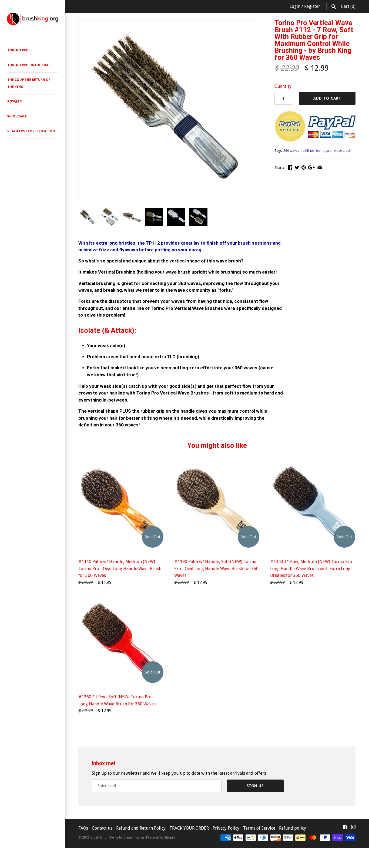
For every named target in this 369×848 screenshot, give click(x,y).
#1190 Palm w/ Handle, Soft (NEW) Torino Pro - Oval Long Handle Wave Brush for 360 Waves (216, 568)
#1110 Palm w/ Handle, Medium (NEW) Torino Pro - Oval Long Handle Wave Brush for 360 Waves (119, 568)
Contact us (102, 828)
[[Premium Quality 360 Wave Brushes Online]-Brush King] (170, 23)
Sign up (255, 786)
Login (295, 6)
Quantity (282, 86)
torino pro (324, 151)
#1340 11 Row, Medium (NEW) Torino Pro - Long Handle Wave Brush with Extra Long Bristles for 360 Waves (312, 568)
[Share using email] (320, 167)
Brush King (98, 837)
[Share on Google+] (311, 167)
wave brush (342, 151)
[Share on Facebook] (290, 167)
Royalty (14, 101)
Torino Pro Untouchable (30, 65)
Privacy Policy (226, 828)
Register (312, 6)
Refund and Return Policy (141, 828)
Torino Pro (18, 50)
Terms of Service (259, 828)
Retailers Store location (31, 131)
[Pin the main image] (303, 167)
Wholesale (17, 116)
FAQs (83, 828)
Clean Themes (134, 837)
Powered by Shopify (161, 837)
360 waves (291, 151)
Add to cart (327, 98)
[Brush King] (32, 19)
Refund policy (292, 828)
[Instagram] (353, 828)
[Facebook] (345, 828)
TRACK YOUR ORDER (189, 828)
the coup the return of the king (29, 83)
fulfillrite (307, 151)
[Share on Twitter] (297, 167)
